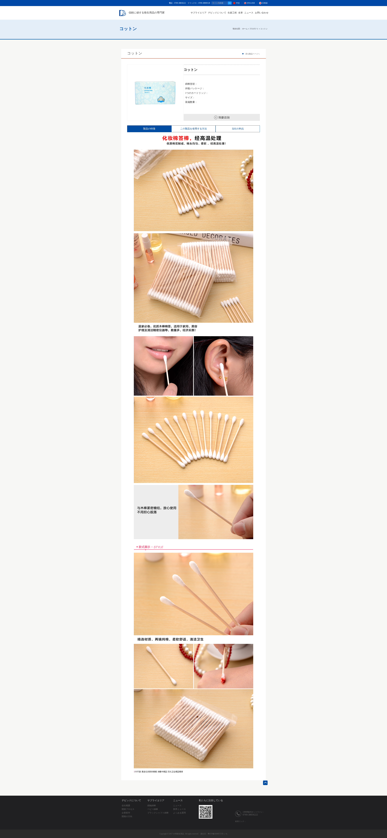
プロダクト (254, 29)
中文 (238, 3)
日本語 (265, 3)
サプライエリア (199, 12)
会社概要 (126, 805)
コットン (264, 29)
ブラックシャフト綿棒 (158, 813)
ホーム (245, 29)
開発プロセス (128, 809)
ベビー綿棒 (152, 809)
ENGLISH (251, 3)
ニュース (248, 12)
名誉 (240, 12)
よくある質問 (179, 813)
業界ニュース (179, 809)
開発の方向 (127, 816)
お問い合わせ (261, 12)
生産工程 (232, 12)
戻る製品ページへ (252, 54)
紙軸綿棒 (151, 805)
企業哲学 (126, 813)
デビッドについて (217, 12)
